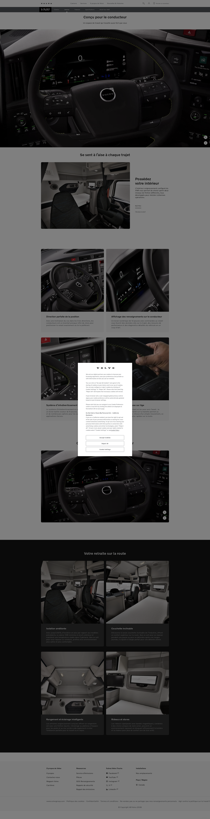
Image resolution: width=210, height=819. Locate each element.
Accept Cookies (105, 437)
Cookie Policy (115, 430)
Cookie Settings (105, 449)
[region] (105, 409)
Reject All (105, 443)
